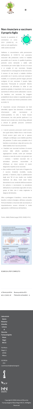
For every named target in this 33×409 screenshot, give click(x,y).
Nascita (8, 15)
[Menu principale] (25, 10)
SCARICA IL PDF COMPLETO (10, 271)
